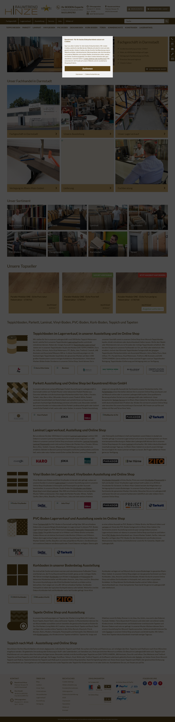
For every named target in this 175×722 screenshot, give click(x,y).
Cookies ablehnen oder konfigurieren (95, 58)
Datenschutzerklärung (92, 74)
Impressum (79, 74)
